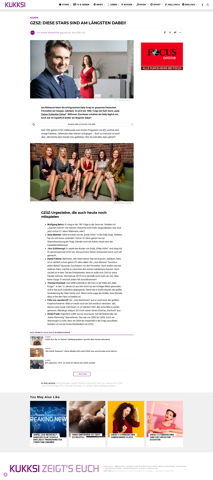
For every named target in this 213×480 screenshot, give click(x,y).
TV (84, 386)
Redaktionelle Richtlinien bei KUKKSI (141, 466)
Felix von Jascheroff (106, 383)
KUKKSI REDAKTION (50, 33)
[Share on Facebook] (165, 32)
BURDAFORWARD (119, 471)
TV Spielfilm (149, 471)
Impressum (108, 466)
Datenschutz (152, 468)
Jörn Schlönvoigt (50, 386)
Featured (91, 383)
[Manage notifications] (5, 475)
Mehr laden (83, 374)
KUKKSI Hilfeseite (130, 468)
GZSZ (119, 383)
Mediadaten (181, 466)
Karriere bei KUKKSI (113, 468)
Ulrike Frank (92, 386)
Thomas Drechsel (73, 386)
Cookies (142, 468)
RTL (104, 130)
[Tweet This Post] (170, 32)
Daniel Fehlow (78, 383)
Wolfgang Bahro (107, 386)
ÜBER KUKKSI (119, 466)
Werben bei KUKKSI (167, 466)
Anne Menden (63, 383)
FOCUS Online (132, 471)
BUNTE (141, 471)
